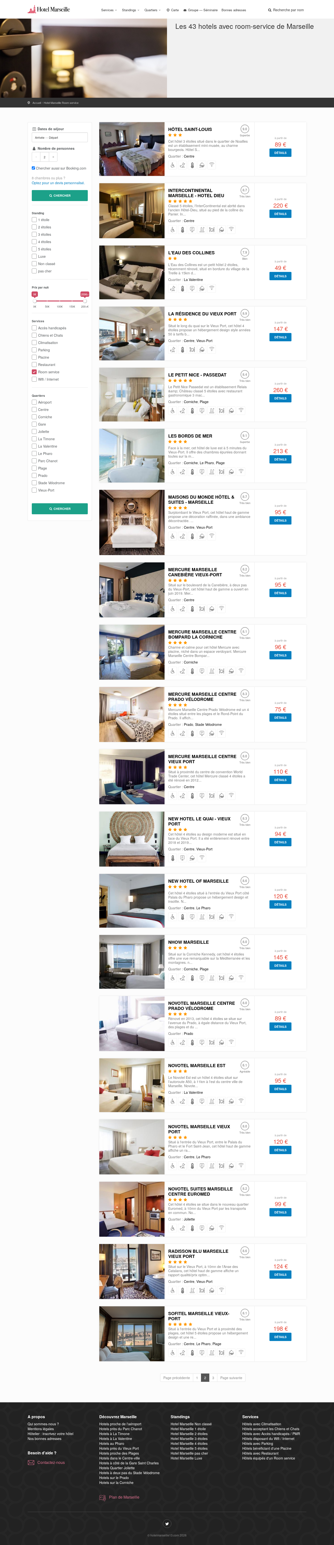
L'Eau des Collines (191, 252)
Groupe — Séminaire (202, 10)
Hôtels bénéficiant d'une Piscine (266, 1448)
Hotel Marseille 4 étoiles (189, 1443)
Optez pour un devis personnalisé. (58, 182)
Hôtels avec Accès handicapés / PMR (271, 1433)
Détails (280, 152)
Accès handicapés (52, 327)
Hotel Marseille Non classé (191, 1423)
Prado (42, 475)
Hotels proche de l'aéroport (120, 1423)
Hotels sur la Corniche (116, 1482)
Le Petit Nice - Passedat (197, 375)
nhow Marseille (188, 942)
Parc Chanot (47, 460)
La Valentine (47, 446)
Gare (42, 424)
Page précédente (176, 1377)
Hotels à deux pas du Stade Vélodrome (129, 1472)
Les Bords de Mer (190, 436)
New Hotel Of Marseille (198, 881)
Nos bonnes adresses (44, 1438)
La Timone (46, 438)
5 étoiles (44, 249)
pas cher (45, 270)
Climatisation (48, 342)
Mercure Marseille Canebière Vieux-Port (195, 572)
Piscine (43, 357)
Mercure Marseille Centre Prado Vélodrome (202, 696)
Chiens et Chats (50, 335)
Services (107, 10)
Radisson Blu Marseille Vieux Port (198, 1253)
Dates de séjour (50, 128)
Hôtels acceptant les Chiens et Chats (270, 1428)
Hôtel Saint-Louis (190, 129)
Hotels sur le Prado (114, 1477)
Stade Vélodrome (51, 482)
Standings (129, 10)
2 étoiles (44, 227)
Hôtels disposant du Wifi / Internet (268, 1438)
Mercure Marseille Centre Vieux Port (202, 759)
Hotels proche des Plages (119, 1453)
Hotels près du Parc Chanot (120, 1428)
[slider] (34, 301)
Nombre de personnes (56, 148)
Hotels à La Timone (114, 1433)
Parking (44, 349)
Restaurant (46, 364)
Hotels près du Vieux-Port (119, 1448)
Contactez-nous (51, 1462)
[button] (285, 9)
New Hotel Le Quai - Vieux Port (199, 821)
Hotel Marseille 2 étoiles (189, 1433)
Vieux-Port (46, 490)
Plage (42, 468)
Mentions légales (41, 1428)
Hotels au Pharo (111, 1443)
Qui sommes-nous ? (43, 1423)
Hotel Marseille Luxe (186, 1458)
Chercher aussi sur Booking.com (61, 168)
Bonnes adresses (234, 10)
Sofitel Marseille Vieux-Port (198, 1316)
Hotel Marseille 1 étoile (188, 1428)
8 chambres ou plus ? (48, 177)
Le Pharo (45, 453)
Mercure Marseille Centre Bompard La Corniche (202, 634)
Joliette (43, 431)
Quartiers (151, 10)
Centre (43, 409)
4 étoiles (44, 241)
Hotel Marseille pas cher (189, 1453)
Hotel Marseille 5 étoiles (189, 1448)
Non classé (46, 263)
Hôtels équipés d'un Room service (268, 1458)
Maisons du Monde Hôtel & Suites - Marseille (201, 499)
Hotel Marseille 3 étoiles (189, 1438)
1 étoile (43, 219)
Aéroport (45, 402)
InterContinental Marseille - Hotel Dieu (196, 193)
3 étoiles (44, 234)
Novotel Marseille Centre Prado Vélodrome (201, 1005)
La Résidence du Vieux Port (202, 314)
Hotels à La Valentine (115, 1438)
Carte (174, 10)
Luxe (42, 256)
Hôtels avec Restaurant (260, 1453)
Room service (48, 371)
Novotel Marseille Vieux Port (199, 1129)
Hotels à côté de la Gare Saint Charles (129, 1462)
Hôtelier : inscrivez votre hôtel (50, 1433)
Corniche (45, 416)
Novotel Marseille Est (196, 1065)
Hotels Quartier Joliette (117, 1467)
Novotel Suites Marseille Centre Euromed (200, 1191)
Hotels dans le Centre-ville (119, 1458)
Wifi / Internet (48, 379)
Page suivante (231, 1377)
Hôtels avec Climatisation (261, 1423)
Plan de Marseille (124, 1497)
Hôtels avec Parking (257, 1443)
